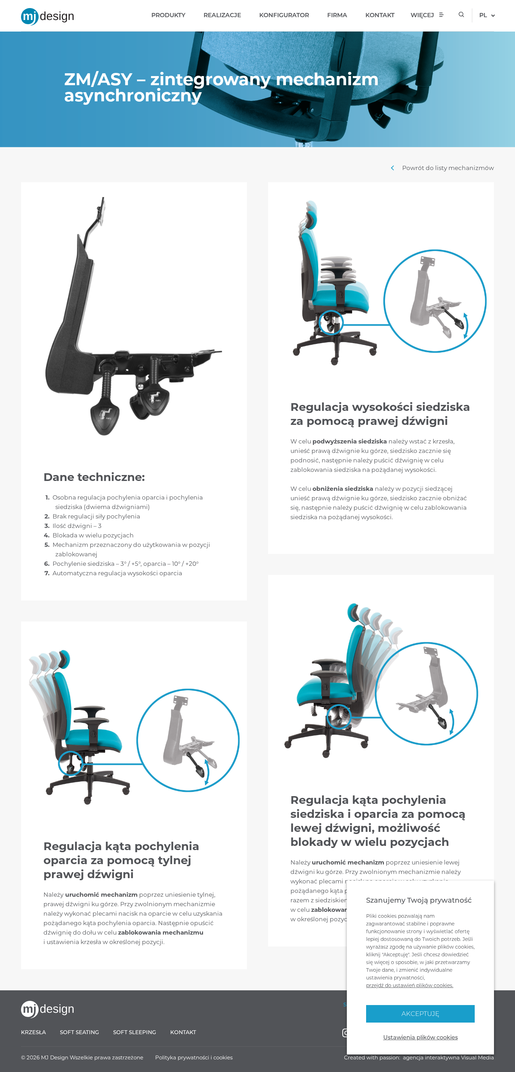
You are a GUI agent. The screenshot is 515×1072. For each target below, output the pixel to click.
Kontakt (379, 15)
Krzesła (33, 1032)
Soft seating (79, 1032)
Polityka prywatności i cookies (194, 1057)
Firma (337, 15)
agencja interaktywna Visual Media (448, 1057)
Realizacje (222, 15)
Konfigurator (284, 15)
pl (483, 15)
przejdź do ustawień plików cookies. (409, 985)
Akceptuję (420, 1014)
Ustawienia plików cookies (420, 1037)
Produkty (168, 15)
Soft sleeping (134, 1032)
